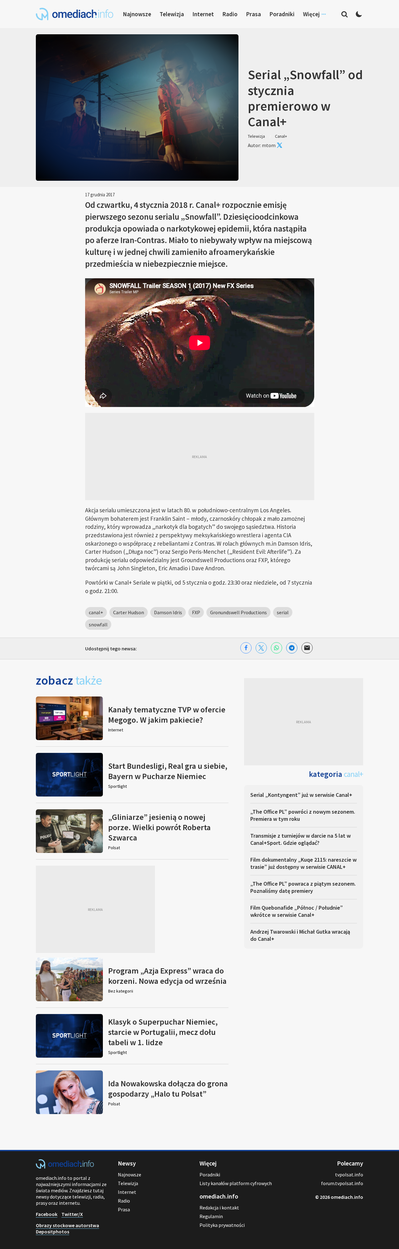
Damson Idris (168, 612)
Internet (203, 14)
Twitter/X (72, 1214)
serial (283, 612)
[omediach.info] (65, 1167)
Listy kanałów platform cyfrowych (236, 1183)
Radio (230, 14)
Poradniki (282, 14)
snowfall (98, 624)
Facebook (46, 1214)
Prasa (253, 14)
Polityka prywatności (222, 1225)
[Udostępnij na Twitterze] (261, 647)
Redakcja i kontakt (219, 1207)
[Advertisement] (199, 456)
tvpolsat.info (349, 1174)
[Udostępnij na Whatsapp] (276, 647)
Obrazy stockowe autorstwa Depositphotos (67, 1228)
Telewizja (172, 14)
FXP (196, 612)
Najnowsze (137, 14)
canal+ (96, 612)
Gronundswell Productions (238, 612)
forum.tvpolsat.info (342, 1183)
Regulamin (211, 1216)
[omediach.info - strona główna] (74, 14)
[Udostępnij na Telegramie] (291, 647)
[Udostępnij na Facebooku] (246, 647)
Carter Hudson (128, 612)
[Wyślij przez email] (307, 647)
